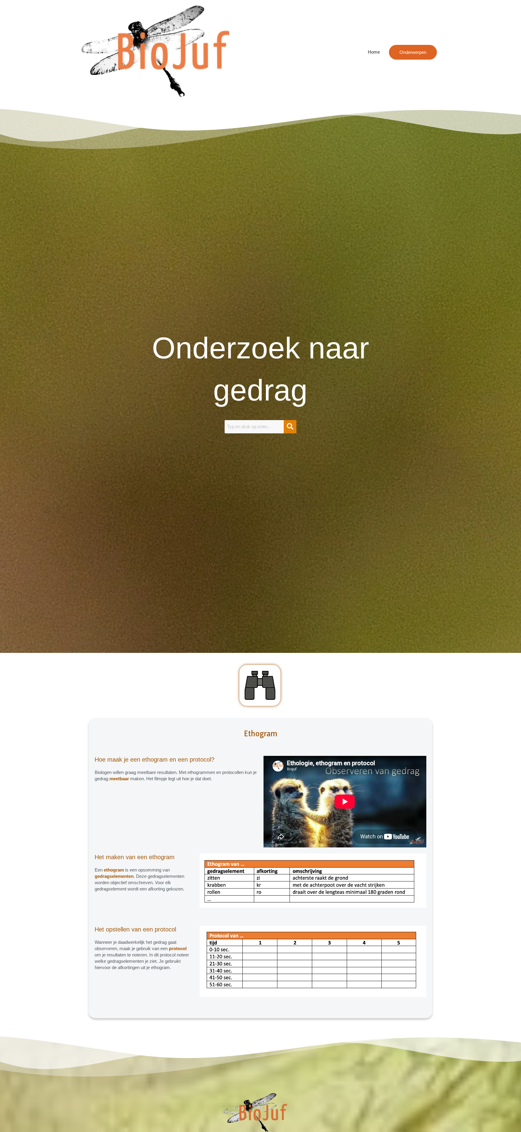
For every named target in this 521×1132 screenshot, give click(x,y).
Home (374, 52)
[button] (413, 52)
